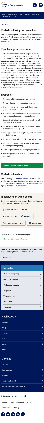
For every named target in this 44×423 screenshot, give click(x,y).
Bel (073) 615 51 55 (9, 365)
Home (3, 15)
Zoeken (4, 349)
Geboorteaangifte (10, 279)
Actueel (5, 322)
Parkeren (5, 339)
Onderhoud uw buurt (30, 15)
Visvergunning (9, 296)
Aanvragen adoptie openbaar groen (15, 165)
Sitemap (16, 408)
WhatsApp (28, 216)
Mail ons (28, 210)
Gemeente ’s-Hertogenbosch (12, 4)
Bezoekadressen (11, 210)
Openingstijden (7, 370)
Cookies (4, 402)
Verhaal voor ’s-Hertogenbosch (13, 386)
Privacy (30, 402)
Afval (4, 328)
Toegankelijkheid (17, 402)
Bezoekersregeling (11, 274)
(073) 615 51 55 (11, 216)
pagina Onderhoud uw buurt (20, 178)
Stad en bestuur (12, 15)
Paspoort (7, 290)
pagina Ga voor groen (17, 186)
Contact (5, 333)
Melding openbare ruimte (14, 223)
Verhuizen (7, 302)
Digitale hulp (36, 223)
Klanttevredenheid (9, 381)
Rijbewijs (7, 307)
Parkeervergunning (11, 285)
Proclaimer (5, 408)
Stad (20, 15)
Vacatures (5, 344)
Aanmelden (7, 257)
